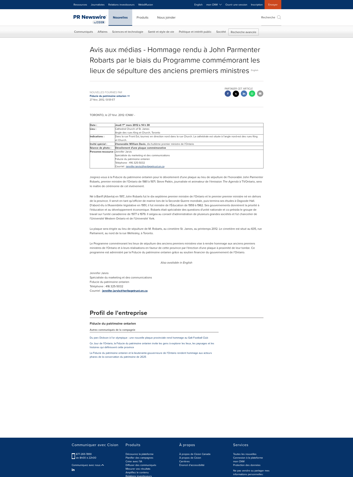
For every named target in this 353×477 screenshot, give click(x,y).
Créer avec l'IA (134, 461)
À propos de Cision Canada (194, 454)
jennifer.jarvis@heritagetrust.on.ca (145, 166)
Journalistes (98, 4)
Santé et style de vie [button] (161, 32)
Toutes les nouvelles (244, 454)
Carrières (184, 461)
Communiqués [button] (83, 32)
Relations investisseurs (121, 4)
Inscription (257, 4)
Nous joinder (166, 17)
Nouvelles (120, 17)
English (198, 4)
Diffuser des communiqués (141, 465)
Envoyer (273, 4)
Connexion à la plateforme (248, 458)
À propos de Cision (190, 458)
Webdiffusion (145, 4)
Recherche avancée (243, 32)
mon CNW (239, 461)
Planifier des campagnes (139, 458)
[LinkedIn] (74, 469)
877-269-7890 (84, 454)
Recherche (268, 17)
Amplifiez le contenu (137, 472)
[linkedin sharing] (244, 94)
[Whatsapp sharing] (252, 94)
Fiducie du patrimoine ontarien (113, 323)
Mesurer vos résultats (138, 469)
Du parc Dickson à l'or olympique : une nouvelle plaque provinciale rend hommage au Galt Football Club (149, 338)
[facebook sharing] (228, 94)
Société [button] (221, 32)
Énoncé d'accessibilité (191, 465)
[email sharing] (260, 94)
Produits (142, 17)
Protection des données (247, 465)
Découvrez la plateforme (140, 454)
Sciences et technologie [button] (127, 32)
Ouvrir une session (236, 4)
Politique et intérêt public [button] (195, 32)
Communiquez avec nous (86, 465)
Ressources (80, 4)
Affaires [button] (102, 32)
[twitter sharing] (236, 94)
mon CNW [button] (212, 4)
